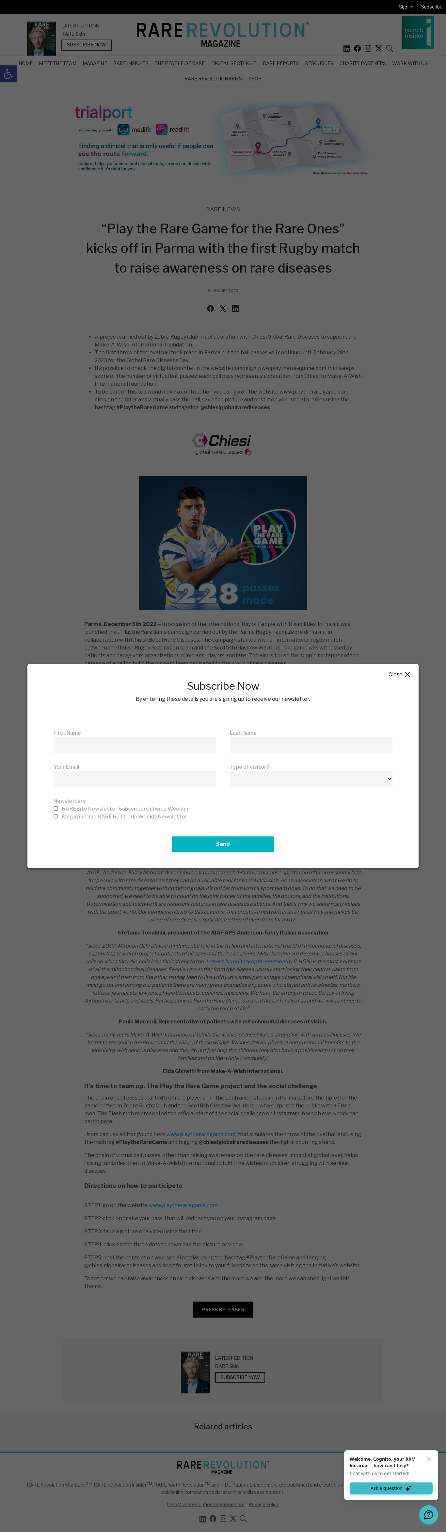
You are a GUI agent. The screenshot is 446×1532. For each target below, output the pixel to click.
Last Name (243, 733)
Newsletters (70, 801)
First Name (67, 733)
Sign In (406, 6)
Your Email (66, 767)
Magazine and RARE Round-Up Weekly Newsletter (124, 817)
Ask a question (387, 1488)
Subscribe (432, 6)
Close (400, 675)
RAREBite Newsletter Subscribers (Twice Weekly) (125, 809)
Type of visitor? (249, 767)
